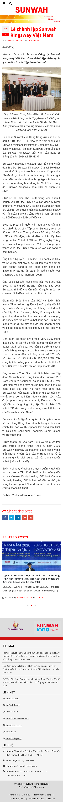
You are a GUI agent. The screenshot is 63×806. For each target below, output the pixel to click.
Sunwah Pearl (11, 711)
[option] (15, 625)
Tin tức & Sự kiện (17, 798)
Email (30, 517)
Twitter (11, 517)
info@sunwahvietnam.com (25, 766)
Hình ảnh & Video (36, 798)
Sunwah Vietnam (15, 40)
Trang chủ (13, 794)
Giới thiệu (26, 794)
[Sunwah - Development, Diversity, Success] (31, 10)
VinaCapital (10, 731)
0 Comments (33, 40)
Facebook (5, 517)
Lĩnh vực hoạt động (42, 794)
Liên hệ (51, 798)
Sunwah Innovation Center (17, 718)
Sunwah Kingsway (13, 738)
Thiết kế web (24, 787)
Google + (24, 517)
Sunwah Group (12, 698)
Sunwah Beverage (13, 725)
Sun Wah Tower (12, 705)
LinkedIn (18, 517)
